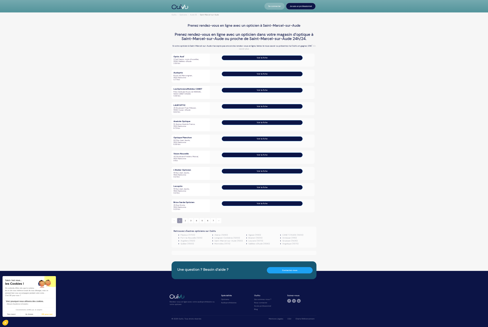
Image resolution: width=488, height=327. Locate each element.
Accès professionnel (262, 306)
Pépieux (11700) (188, 235)
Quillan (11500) (187, 243)
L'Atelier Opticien (182, 170)
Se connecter (274, 6)
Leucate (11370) (255, 240)
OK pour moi (47, 314)
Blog (256, 309)
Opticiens (225, 299)
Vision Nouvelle (181, 153)
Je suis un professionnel (301, 6)
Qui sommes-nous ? (262, 299)
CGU (289, 319)
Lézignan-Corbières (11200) (227, 237)
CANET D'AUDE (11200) (292, 235)
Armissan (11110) (289, 237)
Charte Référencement (305, 319)
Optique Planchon (182, 137)
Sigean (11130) (254, 235)
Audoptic (178, 72)
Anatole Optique (181, 121)
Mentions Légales (276, 319)
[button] (5, 323)
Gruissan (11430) (290, 240)
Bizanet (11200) (255, 237)
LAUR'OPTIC (179, 105)
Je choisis (29, 314)
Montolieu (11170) (222, 243)
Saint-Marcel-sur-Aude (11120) (229, 240)
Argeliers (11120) (188, 240)
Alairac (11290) (221, 235)
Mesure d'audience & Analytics (17, 304)
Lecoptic (178, 186)
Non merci (11, 314)
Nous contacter (260, 302)
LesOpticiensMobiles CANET (187, 89)
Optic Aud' (178, 56)
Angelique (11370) (290, 243)
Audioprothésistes (229, 302)
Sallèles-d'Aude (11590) (259, 243)
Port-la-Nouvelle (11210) (191, 237)
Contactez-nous (289, 270)
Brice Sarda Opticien (183, 202)
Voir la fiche (262, 57)
